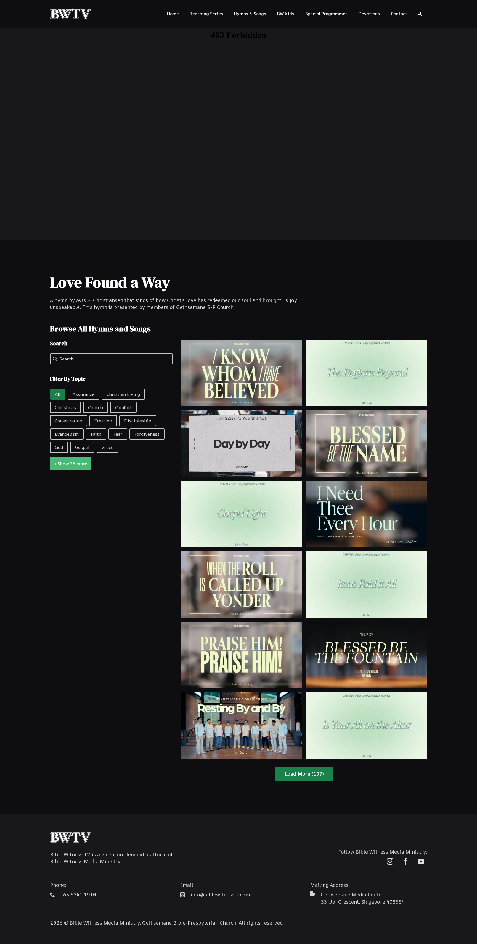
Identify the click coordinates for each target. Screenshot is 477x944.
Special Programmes (326, 14)
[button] (57, 394)
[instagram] (390, 861)
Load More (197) (304, 773)
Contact (399, 14)
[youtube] (421, 861)
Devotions (369, 14)
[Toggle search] (420, 14)
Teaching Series (206, 14)
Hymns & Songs (250, 14)
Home (173, 14)
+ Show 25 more (70, 464)
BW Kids (285, 14)
